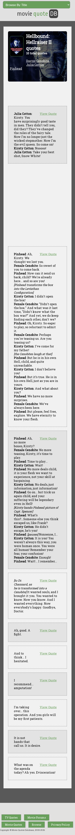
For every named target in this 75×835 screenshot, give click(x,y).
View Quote (48, 114)
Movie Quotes (13, 824)
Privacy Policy (60, 824)
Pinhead (16, 68)
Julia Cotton (35, 65)
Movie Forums (36, 817)
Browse (36, 824)
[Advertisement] (37, 205)
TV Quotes (11, 817)
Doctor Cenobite (37, 61)
